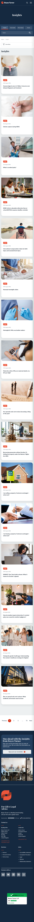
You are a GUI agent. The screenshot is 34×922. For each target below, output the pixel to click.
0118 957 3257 (6, 842)
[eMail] (3, 874)
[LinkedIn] (13, 874)
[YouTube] (8, 874)
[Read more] (17, 74)
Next (30, 720)
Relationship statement (25, 861)
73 (27, 720)
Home (2, 39)
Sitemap (22, 859)
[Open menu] (31, 3)
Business (5, 852)
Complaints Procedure (25, 854)
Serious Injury (6, 856)
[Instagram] (24, 874)
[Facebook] (18, 874)
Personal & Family (7, 854)
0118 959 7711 (6, 840)
